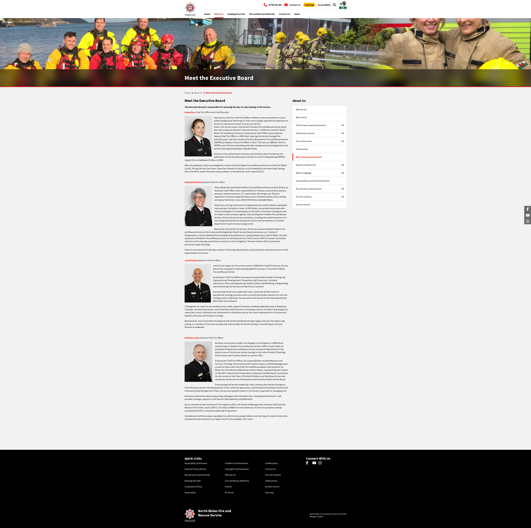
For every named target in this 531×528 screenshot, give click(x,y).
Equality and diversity (306, 164)
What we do (301, 117)
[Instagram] (320, 463)
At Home (229, 492)
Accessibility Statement (196, 463)
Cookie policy (271, 463)
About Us (198, 92)
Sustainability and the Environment (313, 180)
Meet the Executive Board (309, 157)
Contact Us (270, 469)
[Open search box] (334, 5)
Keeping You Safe (193, 480)
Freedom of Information (236, 463)
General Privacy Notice (195, 469)
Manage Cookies (316, 516)
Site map (269, 492)
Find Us (228, 486)
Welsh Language (303, 172)
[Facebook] (308, 463)
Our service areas (304, 141)
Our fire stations (304, 196)
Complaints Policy (193, 486)
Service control (303, 204)
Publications (302, 149)
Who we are (301, 109)
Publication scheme (305, 133)
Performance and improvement (311, 125)
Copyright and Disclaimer (237, 469)
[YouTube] (314, 463)
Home (187, 92)
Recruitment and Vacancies (309, 188)
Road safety (190, 492)
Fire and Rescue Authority (237, 480)
